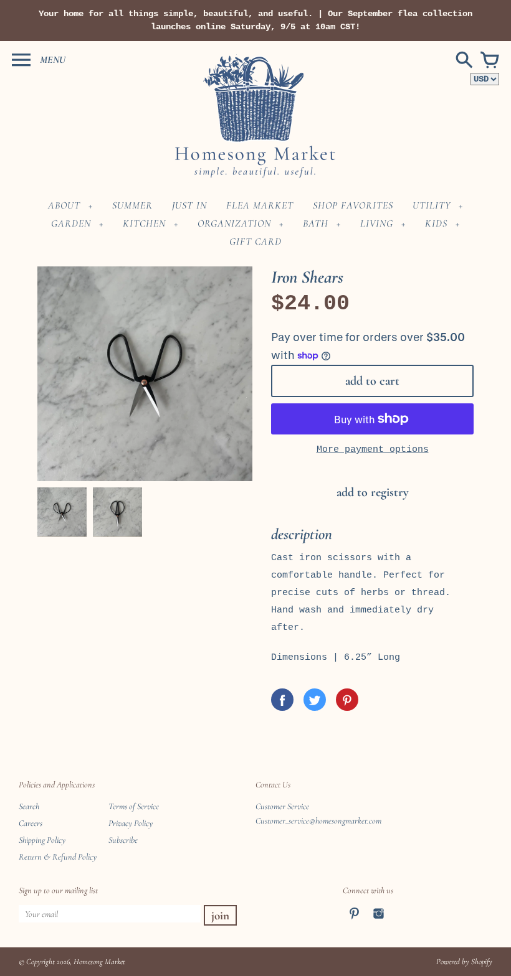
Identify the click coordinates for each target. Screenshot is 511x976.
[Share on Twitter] (314, 699)
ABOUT (64, 205)
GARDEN (71, 223)
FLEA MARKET (260, 205)
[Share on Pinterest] (347, 699)
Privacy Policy (130, 823)
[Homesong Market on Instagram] (378, 921)
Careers (30, 823)
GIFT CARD (255, 241)
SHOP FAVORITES (353, 205)
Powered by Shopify (464, 962)
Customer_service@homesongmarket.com (318, 820)
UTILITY (432, 205)
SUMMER (132, 205)
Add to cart (372, 380)
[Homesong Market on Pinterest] (354, 921)
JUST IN (189, 205)
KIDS (436, 223)
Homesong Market (99, 962)
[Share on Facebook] (282, 699)
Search (29, 806)
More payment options (373, 449)
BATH (315, 223)
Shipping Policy (42, 840)
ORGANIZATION (234, 223)
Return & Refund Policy (58, 857)
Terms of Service (133, 806)
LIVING (376, 223)
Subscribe (123, 840)
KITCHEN (144, 223)
